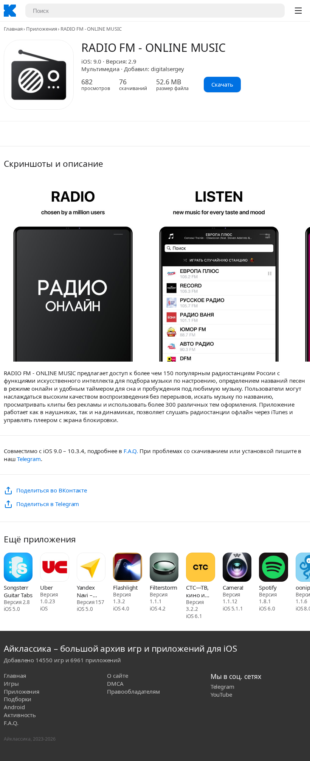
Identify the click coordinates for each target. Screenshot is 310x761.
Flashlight (125, 587)
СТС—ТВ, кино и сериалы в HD (200, 591)
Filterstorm (163, 587)
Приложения (41, 28)
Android (14, 707)
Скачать (222, 84)
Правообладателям (133, 691)
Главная (13, 28)
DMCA (115, 683)
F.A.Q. (131, 451)
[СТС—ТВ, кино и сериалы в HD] (200, 568)
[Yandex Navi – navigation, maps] (91, 568)
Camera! (233, 587)
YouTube (221, 694)
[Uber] (54, 568)
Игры (11, 683)
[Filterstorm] (164, 568)
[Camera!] (237, 568)
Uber (46, 587)
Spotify (267, 587)
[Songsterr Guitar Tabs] (18, 568)
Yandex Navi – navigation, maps (91, 591)
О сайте (117, 675)
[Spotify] (273, 568)
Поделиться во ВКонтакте (51, 490)
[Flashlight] (127, 568)
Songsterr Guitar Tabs (18, 591)
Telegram (29, 459)
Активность (20, 715)
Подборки (17, 699)
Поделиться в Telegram (47, 504)
